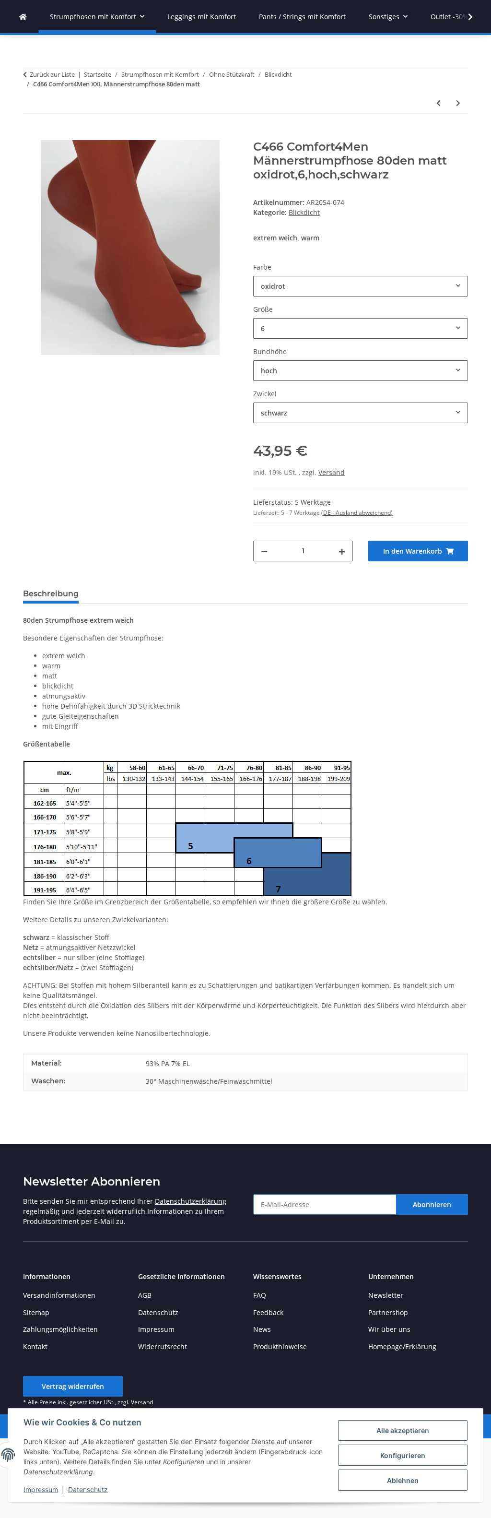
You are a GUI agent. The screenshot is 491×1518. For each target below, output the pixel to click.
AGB (145, 1295)
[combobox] (360, 286)
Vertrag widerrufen (73, 1386)
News (262, 1329)
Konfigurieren (402, 1455)
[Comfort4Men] (23, 16)
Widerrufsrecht (162, 1346)
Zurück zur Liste (52, 74)
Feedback (268, 1312)
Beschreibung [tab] (51, 593)
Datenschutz (88, 1489)
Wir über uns (389, 1329)
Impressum (40, 1489)
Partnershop (388, 1312)
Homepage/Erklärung (402, 1346)
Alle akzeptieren (402, 1430)
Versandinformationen (59, 1295)
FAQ (259, 1295)
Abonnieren (432, 1204)
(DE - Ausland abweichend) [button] (357, 513)
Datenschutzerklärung (190, 1201)
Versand (331, 472)
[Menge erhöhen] (341, 551)
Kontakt (35, 1346)
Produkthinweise (280, 1346)
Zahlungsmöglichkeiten (60, 1329)
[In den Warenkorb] (30, 135)
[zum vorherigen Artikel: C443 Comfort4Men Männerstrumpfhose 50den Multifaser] (438, 103)
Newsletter (385, 1295)
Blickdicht (304, 212)
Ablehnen (403, 1480)
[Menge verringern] (264, 551)
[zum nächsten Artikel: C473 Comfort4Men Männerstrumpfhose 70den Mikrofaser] (458, 103)
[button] (464, 17)
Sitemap (36, 1312)
